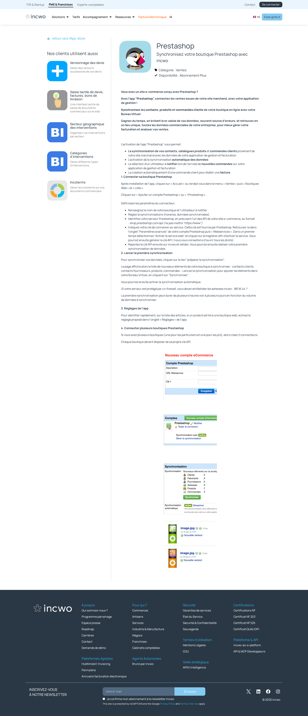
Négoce (137, 635)
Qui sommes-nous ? (95, 610)
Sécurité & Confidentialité (200, 623)
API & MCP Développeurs (249, 651)
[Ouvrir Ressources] (133, 17)
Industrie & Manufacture (148, 629)
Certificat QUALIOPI (246, 629)
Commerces (140, 610)
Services (137, 623)
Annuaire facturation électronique (104, 676)
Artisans (137, 617)
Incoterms (78, 182)
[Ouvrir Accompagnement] (110, 17)
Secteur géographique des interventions (87, 126)
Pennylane (89, 670)
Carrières (88, 635)
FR (258, 17)
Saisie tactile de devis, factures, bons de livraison (86, 95)
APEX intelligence (194, 667)
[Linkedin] (258, 691)
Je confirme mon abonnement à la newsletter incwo (140, 699)
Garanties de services (197, 610)
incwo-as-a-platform (247, 645)
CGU (186, 651)
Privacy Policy (167, 703)
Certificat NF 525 (244, 623)
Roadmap (88, 629)
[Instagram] (277, 691)
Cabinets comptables (146, 648)
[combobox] (256, 16)
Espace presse (91, 623)
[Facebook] (268, 691)
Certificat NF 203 (244, 617)
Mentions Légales (194, 645)
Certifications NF (244, 610)
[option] (256, 16)
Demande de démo (94, 648)
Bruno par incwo (142, 664)
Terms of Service (189, 703)
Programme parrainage (97, 617)
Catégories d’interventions (81, 155)
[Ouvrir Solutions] (67, 17)
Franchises (139, 642)
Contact (87, 642)
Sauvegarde (191, 629)
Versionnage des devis (87, 63)
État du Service (192, 617)
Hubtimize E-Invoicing (96, 664)
